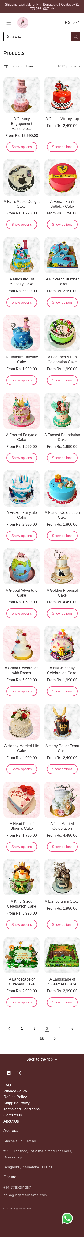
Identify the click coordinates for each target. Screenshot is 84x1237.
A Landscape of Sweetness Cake (62, 981)
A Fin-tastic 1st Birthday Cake (22, 281)
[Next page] (54, 1038)
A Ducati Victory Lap (62, 119)
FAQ (7, 1085)
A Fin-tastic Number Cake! (62, 281)
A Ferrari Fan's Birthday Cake (62, 204)
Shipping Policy (17, 1103)
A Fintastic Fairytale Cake (21, 359)
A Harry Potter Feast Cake (62, 748)
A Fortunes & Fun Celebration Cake (62, 359)
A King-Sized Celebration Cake (21, 903)
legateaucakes (23, 1208)
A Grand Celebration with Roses (21, 670)
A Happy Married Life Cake (21, 748)
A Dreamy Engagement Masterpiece (21, 124)
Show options (21, 147)
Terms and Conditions (22, 1109)
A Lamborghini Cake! (62, 901)
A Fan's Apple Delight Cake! (21, 204)
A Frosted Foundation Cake (62, 437)
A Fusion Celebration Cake (62, 515)
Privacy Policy (15, 1091)
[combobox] (42, 36)
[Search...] (75, 36)
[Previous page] (9, 1028)
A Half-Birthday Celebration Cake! (62, 670)
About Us (11, 1121)
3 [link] (47, 1028)
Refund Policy (15, 1097)
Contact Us (13, 1115)
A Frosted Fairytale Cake (21, 437)
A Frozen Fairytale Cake (22, 515)
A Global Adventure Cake (22, 592)
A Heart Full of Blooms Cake (21, 826)
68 (42, 1038)
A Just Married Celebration (62, 826)
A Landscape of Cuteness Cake (22, 981)
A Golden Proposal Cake (62, 592)
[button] (9, 22)
